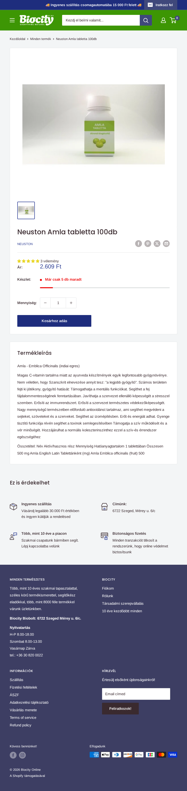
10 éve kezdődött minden (122, 611)
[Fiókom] (163, 20)
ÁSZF (14, 695)
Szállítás (16, 680)
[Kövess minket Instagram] (22, 755)
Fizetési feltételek (23, 687)
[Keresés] (146, 20)
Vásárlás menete (23, 710)
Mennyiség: (27, 303)
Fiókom (108, 588)
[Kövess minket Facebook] (13, 755)
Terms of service (23, 717)
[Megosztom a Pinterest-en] (147, 243)
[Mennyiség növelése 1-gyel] (71, 303)
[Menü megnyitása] (12, 20)
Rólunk (107, 596)
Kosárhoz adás (54, 321)
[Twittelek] (157, 243)
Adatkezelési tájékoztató (29, 702)
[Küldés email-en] (166, 243)
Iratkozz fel (164, 5)
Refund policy (20, 725)
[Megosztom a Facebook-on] (138, 243)
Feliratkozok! (120, 708)
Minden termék (40, 39)
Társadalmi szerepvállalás (123, 603)
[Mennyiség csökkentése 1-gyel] (45, 303)
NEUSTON (25, 244)
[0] (173, 20)
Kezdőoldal (17, 39)
